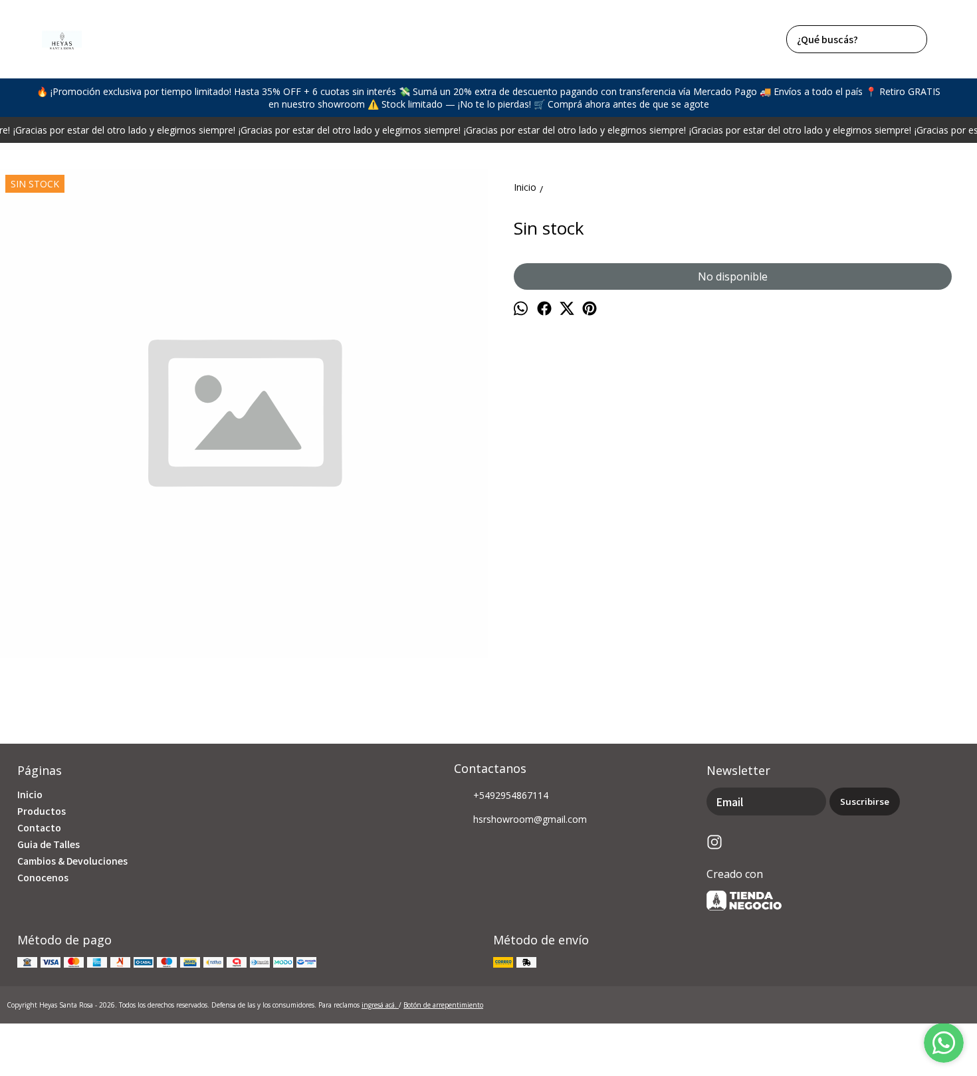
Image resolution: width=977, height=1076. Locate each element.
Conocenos (42, 877)
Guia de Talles (48, 844)
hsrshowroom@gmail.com (530, 819)
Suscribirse (864, 801)
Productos (41, 810)
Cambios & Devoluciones (72, 860)
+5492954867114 (510, 795)
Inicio (30, 794)
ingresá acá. (380, 1005)
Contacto (39, 827)
